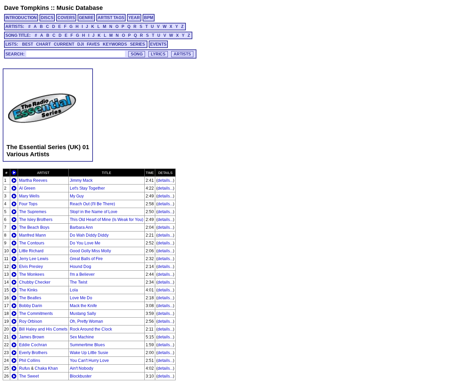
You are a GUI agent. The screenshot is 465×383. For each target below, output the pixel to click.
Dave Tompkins (26, 7)
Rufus (24, 368)
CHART (43, 44)
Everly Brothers (33, 352)
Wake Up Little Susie (89, 352)
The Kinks (28, 290)
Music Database (80, 7)
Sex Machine (82, 337)
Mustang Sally (83, 313)
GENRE (86, 17)
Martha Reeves (33, 180)
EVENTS (158, 44)
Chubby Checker (34, 282)
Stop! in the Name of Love (93, 211)
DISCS (47, 17)
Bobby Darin (30, 305)
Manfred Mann (32, 235)
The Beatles (30, 298)
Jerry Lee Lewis (33, 258)
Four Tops (28, 204)
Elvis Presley (31, 266)
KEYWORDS (115, 44)
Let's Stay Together (87, 188)
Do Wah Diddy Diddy (89, 235)
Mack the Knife (83, 305)
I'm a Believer (82, 274)
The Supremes (32, 211)
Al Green (27, 188)
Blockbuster (81, 376)
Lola (74, 290)
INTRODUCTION (21, 17)
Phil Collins (29, 360)
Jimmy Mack (81, 180)
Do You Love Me (85, 243)
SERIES (137, 44)
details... (165, 180)
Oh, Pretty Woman (86, 321)
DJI (80, 44)
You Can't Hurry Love (89, 360)
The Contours (31, 243)
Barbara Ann (81, 227)
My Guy (77, 196)
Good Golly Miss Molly (90, 251)
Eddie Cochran (33, 344)
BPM (148, 17)
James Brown (31, 337)
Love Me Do (81, 298)
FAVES (93, 44)
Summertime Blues (87, 344)
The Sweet (29, 376)
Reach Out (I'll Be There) (92, 204)
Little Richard (31, 251)
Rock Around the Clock (91, 329)
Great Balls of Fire (86, 258)
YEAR (134, 17)
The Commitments (36, 313)
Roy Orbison (30, 321)
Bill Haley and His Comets (43, 329)
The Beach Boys (34, 227)
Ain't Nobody (81, 368)
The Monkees (31, 274)
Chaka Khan (46, 368)
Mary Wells (29, 196)
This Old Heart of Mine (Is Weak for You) (106, 219)
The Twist (78, 282)
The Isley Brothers (35, 219)
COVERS (66, 17)
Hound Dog (80, 266)
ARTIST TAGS (111, 17)
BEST (27, 44)
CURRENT (64, 44)
